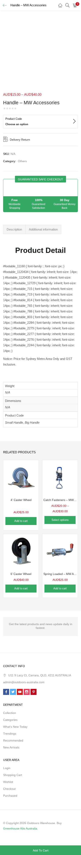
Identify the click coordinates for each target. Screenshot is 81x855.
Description (14, 229)
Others (22, 161)
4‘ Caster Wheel (21, 500)
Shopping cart (12, 775)
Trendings (9, 733)
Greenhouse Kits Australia (20, 828)
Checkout (9, 788)
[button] (75, 5)
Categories (10, 719)
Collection (9, 713)
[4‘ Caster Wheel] (21, 477)
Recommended (13, 740)
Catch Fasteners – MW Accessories (60, 500)
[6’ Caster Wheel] (21, 551)
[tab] (14, 229)
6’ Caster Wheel (21, 574)
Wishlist (8, 782)
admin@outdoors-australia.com (23, 682)
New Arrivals (11, 747)
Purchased (10, 795)
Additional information (43, 229)
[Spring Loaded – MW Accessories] (60, 551)
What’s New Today (15, 726)
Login (6, 768)
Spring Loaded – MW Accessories (60, 574)
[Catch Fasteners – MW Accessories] (60, 477)
